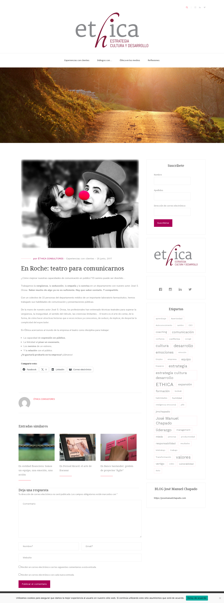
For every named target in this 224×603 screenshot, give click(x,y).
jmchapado (163, 411)
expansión (185, 384)
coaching (161, 332)
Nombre (158, 174)
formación (163, 391)
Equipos (160, 366)
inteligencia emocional (166, 405)
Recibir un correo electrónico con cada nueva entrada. (47, 574)
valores (183, 457)
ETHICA (164, 384)
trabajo (173, 450)
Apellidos (158, 190)
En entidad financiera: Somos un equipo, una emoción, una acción (36, 470)
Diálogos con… (104, 60)
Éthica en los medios (130, 60)
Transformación (163, 457)
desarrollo (183, 345)
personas (172, 437)
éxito (158, 471)
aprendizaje (161, 319)
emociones (164, 352)
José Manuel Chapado (167, 420)
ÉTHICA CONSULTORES (50, 258)
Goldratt (178, 391)
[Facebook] (161, 289)
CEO (191, 325)
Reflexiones (154, 60)
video (171, 464)
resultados (185, 443)
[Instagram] (171, 289)
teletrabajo (160, 450)
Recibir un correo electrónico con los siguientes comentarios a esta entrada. (58, 567)
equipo (186, 359)
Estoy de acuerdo (197, 598)
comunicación (183, 332)
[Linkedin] (181, 289)
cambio (180, 325)
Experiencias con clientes (76, 60)
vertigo (160, 463)
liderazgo (164, 430)
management (183, 430)
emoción (182, 352)
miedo (159, 436)
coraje (188, 339)
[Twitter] (191, 289)
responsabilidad (165, 443)
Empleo (159, 359)
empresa (172, 359)
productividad (188, 437)
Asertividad (176, 318)
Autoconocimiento (164, 325)
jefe (182, 405)
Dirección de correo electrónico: (170, 205)
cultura (162, 346)
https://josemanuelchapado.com (170, 497)
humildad (177, 398)
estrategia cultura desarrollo (171, 375)
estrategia (178, 366)
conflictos (174, 339)
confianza (160, 339)
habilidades (161, 398)
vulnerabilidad (186, 464)
